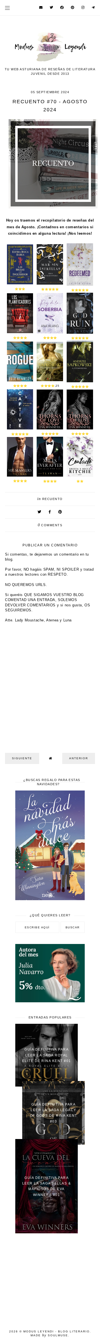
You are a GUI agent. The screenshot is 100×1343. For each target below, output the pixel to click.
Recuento (52, 499)
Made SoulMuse (49, 1335)
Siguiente (22, 758)
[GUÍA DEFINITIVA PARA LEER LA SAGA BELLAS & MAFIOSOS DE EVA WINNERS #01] (46, 1232)
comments (50, 525)
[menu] (7, 7)
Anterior (78, 758)
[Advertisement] (50, 1278)
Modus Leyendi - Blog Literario (56, 1331)
